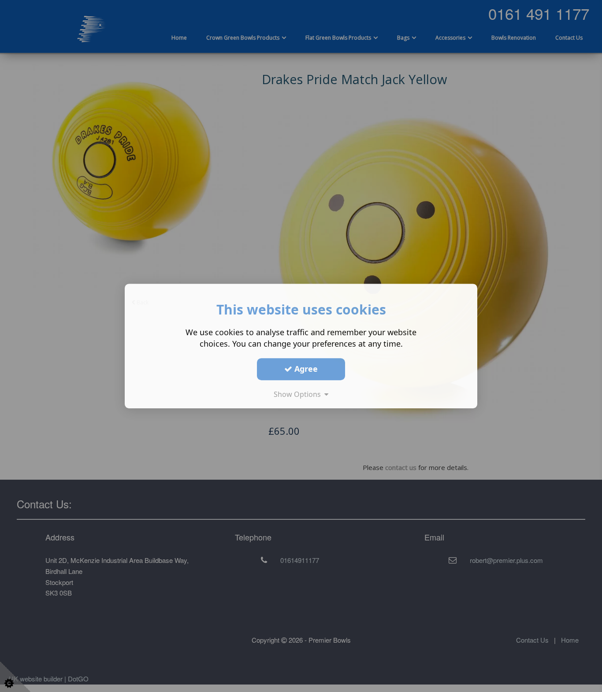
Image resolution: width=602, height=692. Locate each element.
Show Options (299, 394)
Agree (305, 368)
